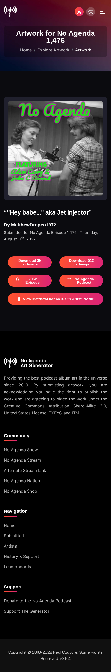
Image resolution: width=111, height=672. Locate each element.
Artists (10, 546)
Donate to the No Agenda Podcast (38, 600)
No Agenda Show (21, 449)
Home (26, 49)
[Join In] (79, 11)
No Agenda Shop (20, 491)
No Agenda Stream (22, 460)
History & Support (21, 556)
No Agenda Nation (22, 480)
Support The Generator (26, 611)
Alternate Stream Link (25, 470)
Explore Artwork (53, 49)
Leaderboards (17, 566)
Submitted (14, 535)
